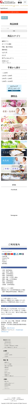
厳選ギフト (5, 41)
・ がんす (5, 371)
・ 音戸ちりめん (6, 372)
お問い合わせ (14, 400)
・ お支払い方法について (8, 383)
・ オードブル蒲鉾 (7, 364)
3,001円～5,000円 (7, 78)
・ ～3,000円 (6, 353)
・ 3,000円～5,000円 (7, 354)
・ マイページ (6, 388)
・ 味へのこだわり (7, 343)
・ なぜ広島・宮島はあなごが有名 (10, 345)
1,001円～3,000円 (7, 75)
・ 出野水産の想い (7, 342)
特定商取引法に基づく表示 (9, 399)
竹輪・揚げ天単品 (7, 47)
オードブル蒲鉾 (6, 44)
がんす (4, 55)
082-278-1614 (11, 328)
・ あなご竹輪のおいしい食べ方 (10, 347)
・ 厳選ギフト (6, 362)
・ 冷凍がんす (6, 374)
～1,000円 (5, 73)
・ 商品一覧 (5, 381)
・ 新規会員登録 (6, 385)
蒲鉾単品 (4, 49)
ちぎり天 (4, 52)
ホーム (9, 398)
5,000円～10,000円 (7, 81)
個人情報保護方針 (20, 399)
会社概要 (13, 398)
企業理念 (19, 398)
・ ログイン (5, 386)
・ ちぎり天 (5, 369)
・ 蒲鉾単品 (5, 367)
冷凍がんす (5, 61)
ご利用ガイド (20, 0)
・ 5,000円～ (6, 356)
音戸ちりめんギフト (8, 58)
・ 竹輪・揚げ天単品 (7, 365)
